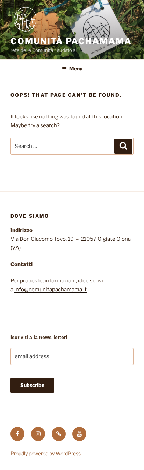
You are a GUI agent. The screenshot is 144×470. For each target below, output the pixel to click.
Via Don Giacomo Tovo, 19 (42, 239)
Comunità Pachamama (71, 41)
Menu (75, 68)
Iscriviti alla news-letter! (38, 337)
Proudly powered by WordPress (45, 453)
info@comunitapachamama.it (50, 289)
